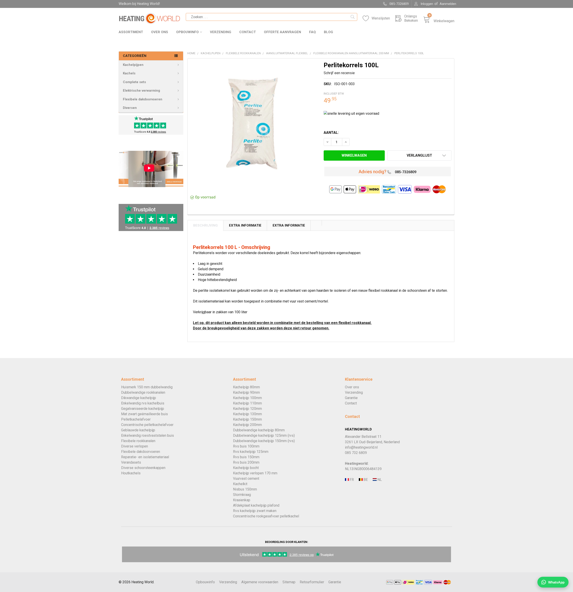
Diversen (130, 108)
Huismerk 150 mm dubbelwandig (147, 387)
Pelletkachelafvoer (136, 419)
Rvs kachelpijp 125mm (250, 451)
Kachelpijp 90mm (246, 392)
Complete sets (134, 82)
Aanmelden (448, 4)
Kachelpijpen (133, 65)
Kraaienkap (241, 500)
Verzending (220, 32)
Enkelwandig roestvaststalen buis (147, 435)
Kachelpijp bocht (246, 468)
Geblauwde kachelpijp (138, 430)
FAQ (312, 32)
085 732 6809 (356, 453)
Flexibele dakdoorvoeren (142, 99)
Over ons (159, 32)
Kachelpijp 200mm (247, 425)
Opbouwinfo (187, 32)
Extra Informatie (245, 225)
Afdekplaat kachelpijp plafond (256, 505)
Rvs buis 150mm (246, 457)
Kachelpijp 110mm (247, 403)
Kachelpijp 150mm (247, 419)
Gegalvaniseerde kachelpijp (142, 408)
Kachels (129, 73)
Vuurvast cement (246, 478)
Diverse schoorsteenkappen (143, 468)
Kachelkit (240, 484)
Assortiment (131, 32)
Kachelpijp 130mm (247, 414)
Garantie (351, 398)
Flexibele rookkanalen (138, 441)
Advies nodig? (372, 171)
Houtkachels (131, 473)
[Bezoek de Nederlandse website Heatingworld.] (365, 479)
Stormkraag (242, 495)
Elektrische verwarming (141, 91)
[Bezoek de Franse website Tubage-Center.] (351, 479)
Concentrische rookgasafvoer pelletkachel (266, 516)
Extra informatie (289, 225)
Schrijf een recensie (339, 73)
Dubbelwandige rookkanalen (143, 392)
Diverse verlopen (134, 446)
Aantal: (331, 132)
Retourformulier (312, 582)
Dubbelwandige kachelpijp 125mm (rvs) (264, 435)
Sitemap (288, 582)
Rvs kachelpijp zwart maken (254, 511)
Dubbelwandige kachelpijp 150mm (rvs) (264, 441)
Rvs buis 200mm (246, 462)
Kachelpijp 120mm (247, 408)
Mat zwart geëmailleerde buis (144, 414)
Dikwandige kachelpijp (138, 398)
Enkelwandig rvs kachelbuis (142, 403)
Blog (328, 32)
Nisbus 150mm (245, 489)
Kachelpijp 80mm (246, 387)
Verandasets (131, 462)
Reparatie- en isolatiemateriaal (145, 457)
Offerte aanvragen (282, 32)
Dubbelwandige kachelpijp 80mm (259, 430)
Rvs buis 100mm (246, 446)
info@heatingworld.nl (361, 447)
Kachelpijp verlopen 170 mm (255, 473)
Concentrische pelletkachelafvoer (147, 425)
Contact (247, 32)
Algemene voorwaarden (259, 582)
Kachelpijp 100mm (247, 398)
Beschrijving (205, 225)
